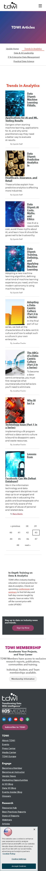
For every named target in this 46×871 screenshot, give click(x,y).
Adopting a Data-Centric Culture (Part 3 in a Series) (33, 309)
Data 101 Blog (9, 788)
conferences (24, 589)
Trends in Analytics (33, 49)
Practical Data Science (24, 61)
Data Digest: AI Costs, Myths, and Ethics (33, 212)
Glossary (6, 796)
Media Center (9, 752)
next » (27, 545)
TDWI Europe (9, 756)
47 (36, 539)
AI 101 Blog (7, 784)
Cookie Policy (9, 854)
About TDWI (8, 740)
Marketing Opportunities (15, 780)
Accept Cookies (19, 866)
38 (27, 526)
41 (19, 532)
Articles (6, 824)
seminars (12, 592)
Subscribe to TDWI (15, 727)
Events (5, 744)
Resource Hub (9, 808)
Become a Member (12, 768)
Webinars (7, 820)
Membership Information (23, 679)
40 (11, 532)
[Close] (34, 829)
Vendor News (9, 776)
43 (36, 532)
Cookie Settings (19, 859)
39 (35, 526)
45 (19, 539)
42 (27, 532)
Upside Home (12, 49)
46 (27, 539)
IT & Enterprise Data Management (24, 57)
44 (11, 539)
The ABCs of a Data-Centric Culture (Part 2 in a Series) (33, 360)
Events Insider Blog (12, 792)
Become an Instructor (13, 772)
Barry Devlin (18, 514)
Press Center (8, 748)
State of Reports (10, 816)
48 (18, 545)
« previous (15, 526)
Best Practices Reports (14, 812)
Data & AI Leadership (24, 53)
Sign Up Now (23, 628)
